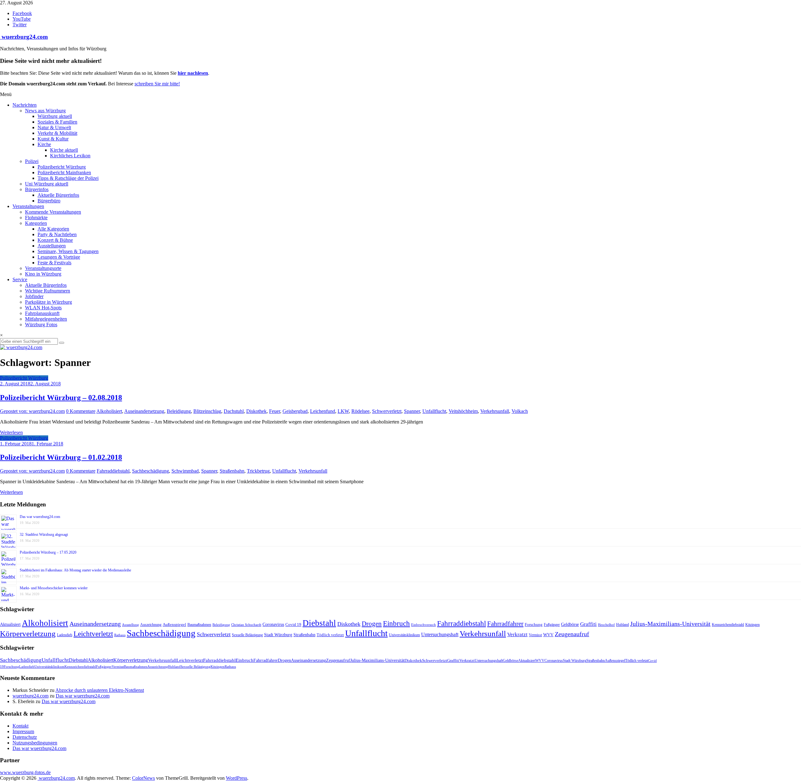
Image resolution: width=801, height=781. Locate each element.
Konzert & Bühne (55, 240)
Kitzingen (752, 624)
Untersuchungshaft (439, 634)
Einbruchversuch (423, 624)
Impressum (23, 731)
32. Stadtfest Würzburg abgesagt (44, 534)
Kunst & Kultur (53, 138)
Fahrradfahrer (505, 623)
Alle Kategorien (53, 228)
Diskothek (256, 411)
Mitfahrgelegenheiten (46, 319)
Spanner (412, 411)
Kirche (44, 144)
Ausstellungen (52, 245)
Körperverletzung (28, 633)
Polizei (31, 161)
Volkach (520, 411)
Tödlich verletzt (330, 634)
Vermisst (535, 635)
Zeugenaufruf (572, 634)
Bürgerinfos (36, 189)
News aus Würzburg (45, 110)
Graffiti (588, 624)
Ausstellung (130, 624)
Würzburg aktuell (55, 116)
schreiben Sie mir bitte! (157, 83)
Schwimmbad (185, 471)
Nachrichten (25, 105)
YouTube (22, 19)
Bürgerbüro (49, 200)
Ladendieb (64, 635)
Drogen (372, 623)
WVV (548, 634)
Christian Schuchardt (246, 624)
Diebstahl (319, 623)
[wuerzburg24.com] (400, 347)
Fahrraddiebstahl (113, 471)
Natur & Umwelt (54, 127)
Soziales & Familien (57, 121)
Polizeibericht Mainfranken (64, 172)
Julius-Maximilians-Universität (670, 624)
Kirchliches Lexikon (70, 155)
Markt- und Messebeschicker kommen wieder (54, 588)
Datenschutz (25, 737)
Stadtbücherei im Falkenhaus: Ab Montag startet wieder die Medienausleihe (75, 570)
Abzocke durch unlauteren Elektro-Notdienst (99, 690)
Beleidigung (179, 411)
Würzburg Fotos (41, 324)
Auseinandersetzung (144, 411)
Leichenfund (322, 411)
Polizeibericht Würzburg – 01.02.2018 (61, 457)
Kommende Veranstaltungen (53, 212)
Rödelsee (360, 411)
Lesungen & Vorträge (59, 257)
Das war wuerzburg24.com (40, 517)
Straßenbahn (232, 471)
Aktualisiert (10, 624)
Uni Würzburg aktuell (46, 183)
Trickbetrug (258, 471)
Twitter (20, 24)
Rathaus (119, 635)
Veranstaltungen (28, 206)
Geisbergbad (295, 411)
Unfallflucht (434, 411)
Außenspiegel (174, 624)
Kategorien (36, 223)
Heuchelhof (606, 624)
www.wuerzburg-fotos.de (25, 772)
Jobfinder (34, 296)
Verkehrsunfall (494, 411)
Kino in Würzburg (43, 273)
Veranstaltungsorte (43, 268)
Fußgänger (552, 624)
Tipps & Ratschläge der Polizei (68, 178)
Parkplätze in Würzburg (48, 302)
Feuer (274, 411)
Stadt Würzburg (278, 634)
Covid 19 (293, 624)
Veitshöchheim (463, 411)
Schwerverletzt (386, 411)
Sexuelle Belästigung (247, 635)
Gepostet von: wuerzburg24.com (32, 411)
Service (20, 279)
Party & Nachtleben (57, 234)
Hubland (622, 624)
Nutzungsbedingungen (35, 742)
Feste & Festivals (54, 262)
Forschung (534, 624)
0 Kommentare (80, 411)
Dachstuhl (234, 411)
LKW (343, 411)
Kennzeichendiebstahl (728, 624)
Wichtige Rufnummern (47, 290)
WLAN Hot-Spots (43, 307)
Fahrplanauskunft (42, 313)
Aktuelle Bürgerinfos (58, 195)
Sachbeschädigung (150, 471)
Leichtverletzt (93, 634)
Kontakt (20, 725)
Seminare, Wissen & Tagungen (68, 251)
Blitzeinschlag (207, 411)
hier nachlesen (193, 73)
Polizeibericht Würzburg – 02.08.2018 (61, 397)
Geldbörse (570, 624)
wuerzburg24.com (24, 36)
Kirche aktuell (64, 150)
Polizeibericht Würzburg (62, 167)
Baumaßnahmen (199, 624)
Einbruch (396, 623)
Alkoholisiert (109, 411)
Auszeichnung (150, 624)
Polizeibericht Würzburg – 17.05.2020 (48, 552)
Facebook (22, 13)
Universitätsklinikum (404, 635)
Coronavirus (273, 624)
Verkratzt (517, 634)
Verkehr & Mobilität (57, 133)
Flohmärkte (36, 217)
